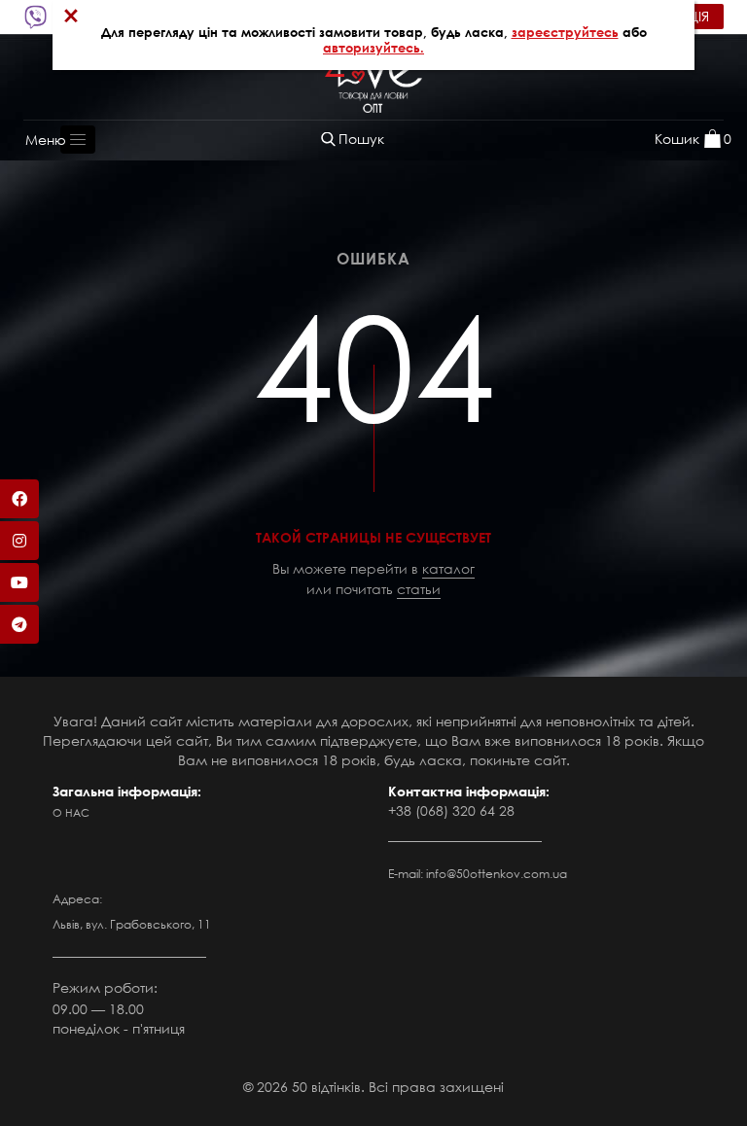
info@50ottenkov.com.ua (496, 873)
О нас (71, 813)
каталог (448, 568)
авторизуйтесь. (373, 47)
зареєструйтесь (565, 32)
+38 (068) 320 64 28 (451, 810)
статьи (419, 589)
